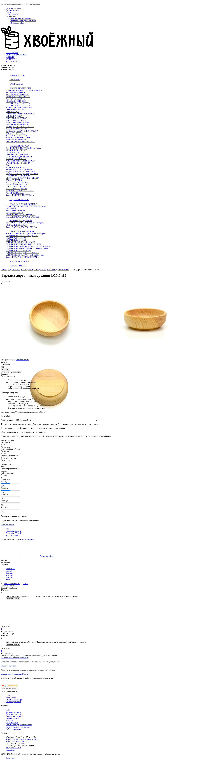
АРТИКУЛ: (5, 281)
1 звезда (9, 571)
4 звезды (9, 577)
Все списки (10, 758)
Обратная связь (12, 723)
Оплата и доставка (13, 712)
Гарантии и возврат (14, 8)
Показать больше (13, 599)
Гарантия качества (8, 666)
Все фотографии (28, 539)
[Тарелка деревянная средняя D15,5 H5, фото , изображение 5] (49, 488)
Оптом (8, 12)
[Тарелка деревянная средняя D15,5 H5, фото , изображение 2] (144, 352)
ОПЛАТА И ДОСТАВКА (16, 55)
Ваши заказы (11, 697)
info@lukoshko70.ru (13, 748)
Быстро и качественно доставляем (14, 658)
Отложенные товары (14, 700)
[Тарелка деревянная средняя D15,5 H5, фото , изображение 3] (49, 420)
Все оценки (10, 569)
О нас (8, 710)
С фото (25, 584)
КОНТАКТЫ (11, 59)
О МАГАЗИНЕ (12, 53)
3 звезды (9, 575)
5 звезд (8, 579)
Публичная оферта (18, 23)
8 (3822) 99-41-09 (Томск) (16, 741)
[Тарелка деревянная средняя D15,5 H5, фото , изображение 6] (144, 488)
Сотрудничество (12, 14)
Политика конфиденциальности (23, 21)
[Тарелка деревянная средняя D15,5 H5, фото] (49, 352)
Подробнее (10, 750)
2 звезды (9, 573)
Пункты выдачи (12, 10)
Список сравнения (13, 702)
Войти (8, 695)
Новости (9, 720)
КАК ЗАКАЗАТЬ (13, 61)
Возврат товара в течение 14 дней (14, 674)
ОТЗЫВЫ (10, 57)
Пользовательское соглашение (22, 19)
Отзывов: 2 (10, 360)
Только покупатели (12, 584)
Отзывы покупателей (14, 716)
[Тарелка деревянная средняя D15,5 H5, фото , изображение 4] (144, 420)
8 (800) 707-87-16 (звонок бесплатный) (21, 739)
